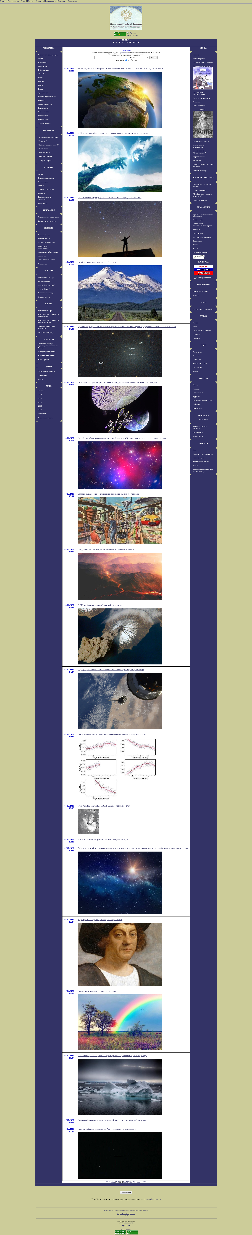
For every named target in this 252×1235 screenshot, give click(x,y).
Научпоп (196, 295)
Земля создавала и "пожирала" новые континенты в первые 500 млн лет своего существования (120, 68)
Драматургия (43, 93)
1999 (40, 410)
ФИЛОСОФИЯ (49, 210)
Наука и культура (199, 106)
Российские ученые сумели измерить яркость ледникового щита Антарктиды (112, 1055)
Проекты (196, 389)
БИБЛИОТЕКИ (203, 284)
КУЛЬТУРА (48, 167)
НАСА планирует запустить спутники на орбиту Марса (103, 839)
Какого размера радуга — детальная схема (97, 991)
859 (138, 1182)
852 (113, 1182)
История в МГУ (44, 239)
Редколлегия (197, 352)
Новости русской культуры (48, 55)
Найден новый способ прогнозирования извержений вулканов (106, 549)
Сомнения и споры (45, 104)
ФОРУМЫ (48, 271)
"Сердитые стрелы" (45, 160)
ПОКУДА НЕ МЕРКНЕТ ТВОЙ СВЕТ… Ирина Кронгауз (104, 806)
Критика (41, 100)
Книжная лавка (43, 119)
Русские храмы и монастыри (44, 198)
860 (142, 1182)
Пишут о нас (197, 367)
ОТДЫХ (203, 316)
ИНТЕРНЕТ (203, 420)
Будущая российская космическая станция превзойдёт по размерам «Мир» (111, 670)
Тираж (195, 371)
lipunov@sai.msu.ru (152, 1199)
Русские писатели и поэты (202, 400)
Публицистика (43, 70)
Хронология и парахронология (44, 247)
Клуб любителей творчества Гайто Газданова (48, 321)
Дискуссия (72, 1)
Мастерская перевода (46, 332)
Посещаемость (198, 393)
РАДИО (203, 302)
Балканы (41, 81)
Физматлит (197, 160)
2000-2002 (203, 109)
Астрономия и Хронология (48, 252)
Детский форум (44, 297)
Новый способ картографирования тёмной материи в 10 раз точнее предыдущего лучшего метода (122, 438)
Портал (3, 1)
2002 (40, 398)
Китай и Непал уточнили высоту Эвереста (97, 262)
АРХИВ (49, 386)
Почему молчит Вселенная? (203, 62)
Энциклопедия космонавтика (198, 146)
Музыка (41, 186)
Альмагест (42, 256)
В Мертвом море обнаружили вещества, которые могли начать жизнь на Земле (113, 133)
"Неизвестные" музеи (46, 189)
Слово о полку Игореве (46, 242)
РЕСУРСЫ (203, 378)
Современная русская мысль (48, 217)
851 (110, 1182)
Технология (197, 241)
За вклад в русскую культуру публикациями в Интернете (48, 346)
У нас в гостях (43, 112)
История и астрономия (201, 98)
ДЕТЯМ (49, 366)
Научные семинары (200, 171)
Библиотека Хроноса (200, 291)
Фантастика (42, 375)
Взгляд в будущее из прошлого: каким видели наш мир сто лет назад (108, 494)
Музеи (195, 323)
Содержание (13, 1)
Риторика (41, 193)
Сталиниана (42, 264)
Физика (195, 245)
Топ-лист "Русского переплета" (200, 427)
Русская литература (200, 252)
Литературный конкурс (47, 352)
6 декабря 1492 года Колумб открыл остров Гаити (100, 919)
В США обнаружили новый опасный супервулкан (100, 605)
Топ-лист (62, 1)
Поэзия (40, 89)
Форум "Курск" (43, 289)
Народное (196, 334)
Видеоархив (42, 203)
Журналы (196, 396)
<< (107, 1182)
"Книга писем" (43, 149)
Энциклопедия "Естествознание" (199, 152)
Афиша (40, 59)
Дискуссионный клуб (46, 278)
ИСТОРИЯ (48, 228)
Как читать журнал (200, 363)
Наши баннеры (198, 437)
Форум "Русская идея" (46, 285)
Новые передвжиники (46, 178)
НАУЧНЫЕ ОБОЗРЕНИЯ (203, 177)
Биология (196, 229)
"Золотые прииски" (45, 156)
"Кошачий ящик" (44, 152)
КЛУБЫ (48, 304)
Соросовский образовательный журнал (202, 225)
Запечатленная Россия (46, 260)
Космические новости (201, 141)
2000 (40, 406)
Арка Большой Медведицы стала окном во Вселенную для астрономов (109, 197)
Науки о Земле (198, 233)
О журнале (197, 360)
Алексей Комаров (128, 1222)
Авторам (196, 356)
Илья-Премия (43, 360)
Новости (40, 1)
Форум (40, 379)
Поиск (195, 385)
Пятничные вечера (45, 311)
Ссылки (132, 1210)
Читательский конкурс (47, 355)
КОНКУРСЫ (49, 340)
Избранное (197, 404)
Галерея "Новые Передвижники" (126, 1214)
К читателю (42, 62)
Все (194, 450)
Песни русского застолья (202, 330)
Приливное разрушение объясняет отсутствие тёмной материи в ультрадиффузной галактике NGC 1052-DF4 (127, 326)
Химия (195, 249)
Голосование (51, 1)
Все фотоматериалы (45, 418)
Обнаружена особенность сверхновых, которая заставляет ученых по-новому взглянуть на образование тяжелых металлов (133, 848)
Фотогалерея (43, 182)
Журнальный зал (44, 124)
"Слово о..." (42, 141)
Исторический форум (46, 293)
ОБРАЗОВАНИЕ (203, 207)
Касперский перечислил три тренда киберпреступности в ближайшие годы (112, 1120)
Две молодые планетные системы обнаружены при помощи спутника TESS (112, 734)
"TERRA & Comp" (199, 190)
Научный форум (44, 281)
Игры (195, 327)
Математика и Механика (202, 237)
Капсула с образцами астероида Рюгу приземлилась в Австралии (107, 1129)
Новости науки (198, 458)
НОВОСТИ (203, 443)
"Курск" (41, 74)
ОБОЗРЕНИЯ (48, 130)
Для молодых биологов (203, 278)
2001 (40, 402)
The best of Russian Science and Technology (203, 471)
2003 (40, 395)
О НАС (203, 345)
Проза (40, 85)
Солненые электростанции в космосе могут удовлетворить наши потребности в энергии (117, 382)
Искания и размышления (47, 97)
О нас (23, 1)
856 (127, 1182)
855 (124, 1182)
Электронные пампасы (46, 371)
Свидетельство (123, 52)
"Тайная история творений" (48, 145)
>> (145, 1182)
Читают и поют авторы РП (202, 309)
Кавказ (40, 78)
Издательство (43, 116)
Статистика (138, 1210)
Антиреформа (198, 220)
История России (44, 235)
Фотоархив (42, 414)
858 (134, 1182)
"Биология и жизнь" (200, 200)
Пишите (31, 1)
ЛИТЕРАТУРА (48, 48)
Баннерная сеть (198, 432)
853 (117, 1182)
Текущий (41, 391)
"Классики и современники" (48, 137)
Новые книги (43, 108)
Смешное (196, 338)
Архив (126, 1210)
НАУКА (203, 48)
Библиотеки (197, 408)
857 (131, 1182)
